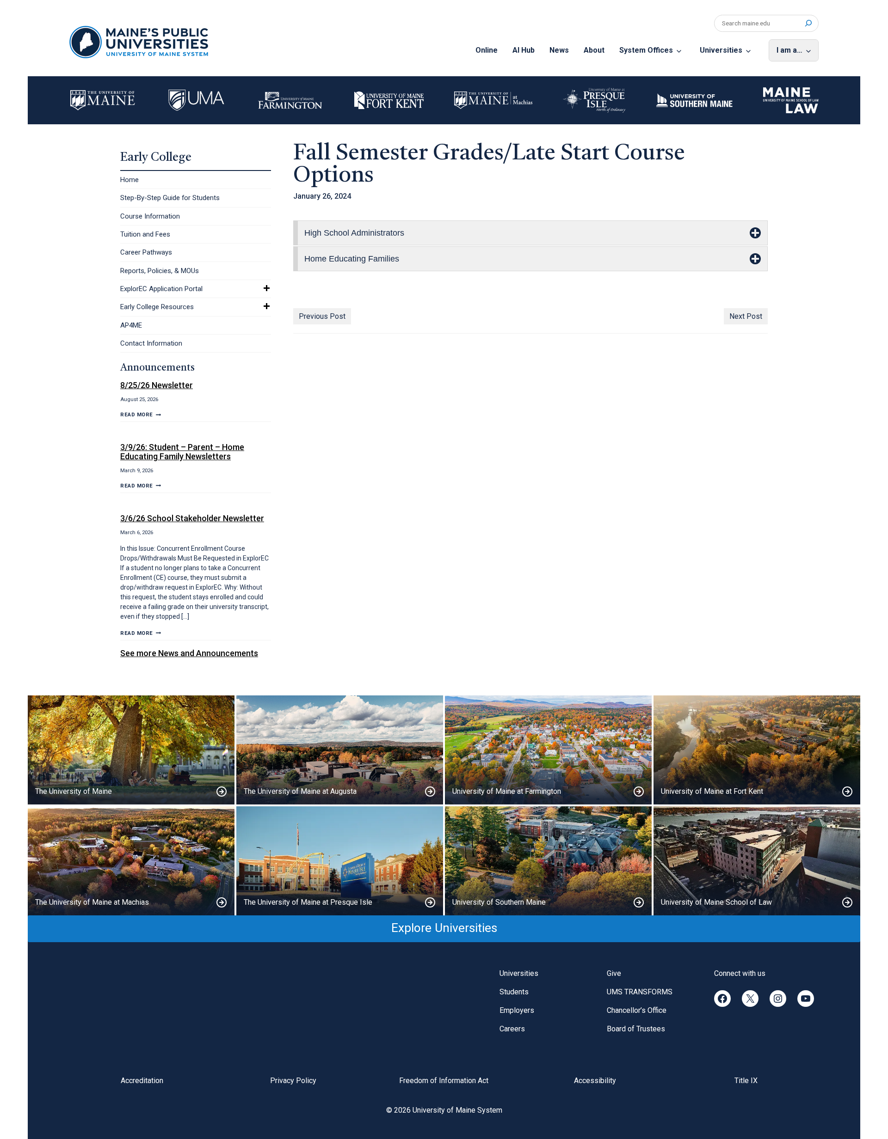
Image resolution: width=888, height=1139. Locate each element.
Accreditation (142, 1080)
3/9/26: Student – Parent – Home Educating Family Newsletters (182, 451)
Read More (140, 415)
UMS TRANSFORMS (639, 991)
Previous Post (322, 316)
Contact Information (151, 343)
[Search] (808, 23)
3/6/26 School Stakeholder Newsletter (192, 518)
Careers (512, 1028)
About (594, 50)
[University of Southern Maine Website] (548, 860)
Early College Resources (157, 307)
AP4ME (131, 325)
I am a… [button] (789, 50)
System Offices (646, 50)
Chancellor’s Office (636, 1010)
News (559, 50)
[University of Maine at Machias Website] (131, 860)
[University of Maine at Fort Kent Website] (757, 749)
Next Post (745, 316)
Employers (517, 1010)
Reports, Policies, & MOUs (159, 271)
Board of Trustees (636, 1028)
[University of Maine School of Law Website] (757, 860)
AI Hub (523, 50)
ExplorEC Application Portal (161, 289)
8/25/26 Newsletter (156, 385)
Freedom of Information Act (443, 1080)
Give (614, 973)
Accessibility (595, 1080)
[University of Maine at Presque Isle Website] (339, 860)
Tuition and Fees (145, 234)
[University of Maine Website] (131, 749)
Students (514, 991)
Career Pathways (146, 252)
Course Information (150, 216)
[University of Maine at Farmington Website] (548, 749)
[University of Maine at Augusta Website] (339, 749)
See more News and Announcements (189, 653)
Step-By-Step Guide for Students (170, 198)
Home (129, 180)
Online (486, 50)
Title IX (746, 1080)
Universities (721, 50)
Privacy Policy (293, 1080)
